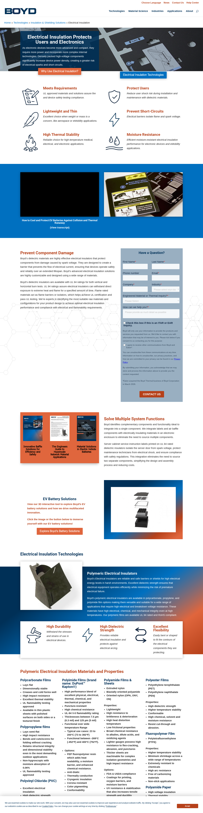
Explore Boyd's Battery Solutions (60, 531)
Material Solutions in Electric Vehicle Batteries (86, 449)
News (166, 3)
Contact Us (178, 3)
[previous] (20, 585)
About (189, 11)
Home (7, 22)
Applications (174, 11)
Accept (187, 806)
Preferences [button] (111, 806)
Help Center (192, 3)
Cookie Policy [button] (47, 806)
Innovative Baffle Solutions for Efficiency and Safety (32, 450)
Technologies (117, 11)
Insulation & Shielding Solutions (48, 22)
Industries (158, 11)
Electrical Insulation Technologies (143, 75)
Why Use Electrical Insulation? (59, 71)
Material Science (138, 11)
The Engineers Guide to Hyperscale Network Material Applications (60, 451)
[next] (82, 585)
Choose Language (151, 3)
